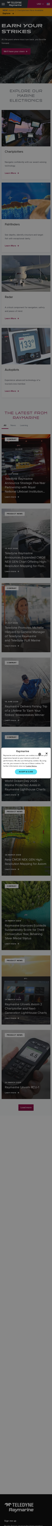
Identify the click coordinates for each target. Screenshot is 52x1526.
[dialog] (26, 763)
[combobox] (39, 754)
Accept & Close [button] (26, 772)
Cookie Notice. (31, 766)
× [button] (46, 753)
